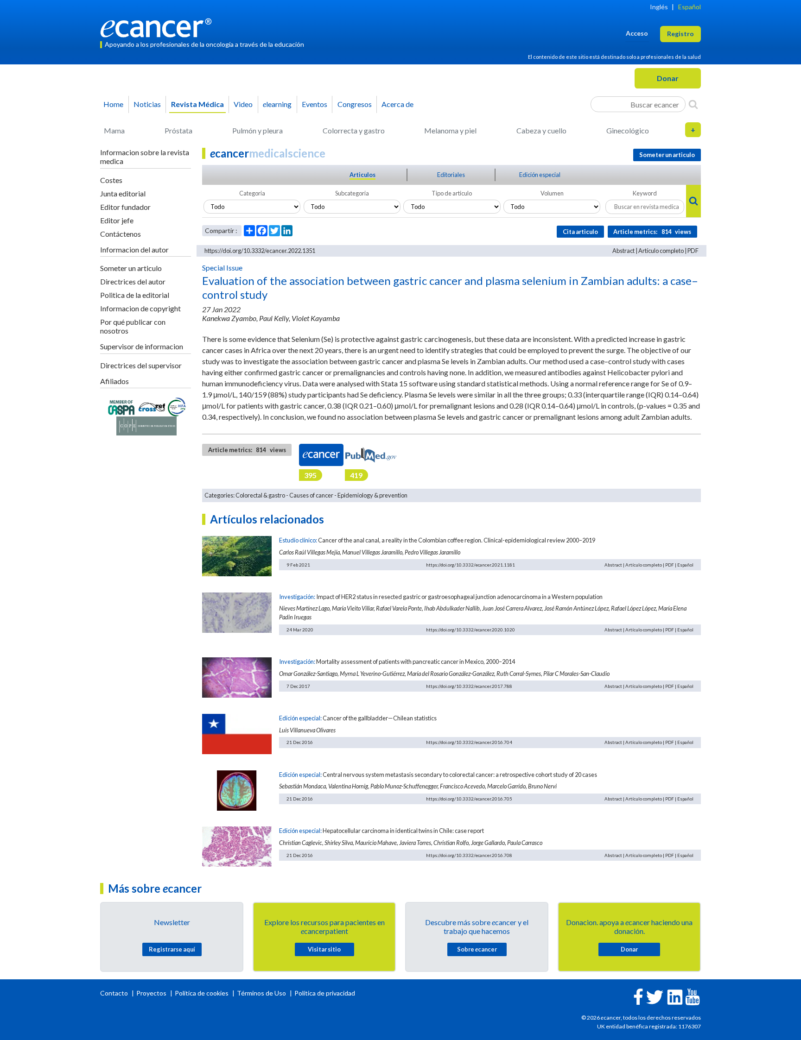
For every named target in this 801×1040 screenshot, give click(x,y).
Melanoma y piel (450, 130)
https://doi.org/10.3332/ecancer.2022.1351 (259, 250)
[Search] (693, 104)
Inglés (659, 7)
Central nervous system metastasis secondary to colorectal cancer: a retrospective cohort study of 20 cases (460, 774)
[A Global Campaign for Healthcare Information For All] (177, 406)
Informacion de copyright (140, 308)
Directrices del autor (132, 281)
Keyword (645, 193)
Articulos (362, 174)
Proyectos (152, 993)
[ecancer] (158, 27)
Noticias (147, 104)
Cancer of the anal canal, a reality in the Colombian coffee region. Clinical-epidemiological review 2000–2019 (456, 540)
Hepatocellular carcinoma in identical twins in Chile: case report (403, 830)
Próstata (178, 130)
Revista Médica (197, 104)
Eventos (314, 104)
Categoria (252, 193)
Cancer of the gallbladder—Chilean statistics (380, 718)
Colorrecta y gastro (354, 130)
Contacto (114, 993)
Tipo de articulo (452, 193)
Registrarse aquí (172, 949)
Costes (111, 180)
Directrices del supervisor (141, 365)
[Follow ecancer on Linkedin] (675, 996)
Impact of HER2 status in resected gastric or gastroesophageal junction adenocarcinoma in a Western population (459, 596)
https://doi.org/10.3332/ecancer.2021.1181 (470, 564)
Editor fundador (125, 206)
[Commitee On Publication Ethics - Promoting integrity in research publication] (146, 425)
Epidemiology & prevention (372, 495)
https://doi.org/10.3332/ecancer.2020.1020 (470, 629)
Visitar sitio (324, 949)
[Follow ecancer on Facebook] (638, 996)
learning (277, 104)
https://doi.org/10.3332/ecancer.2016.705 (469, 798)
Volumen (552, 193)
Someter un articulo (131, 268)
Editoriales (451, 174)
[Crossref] (151, 406)
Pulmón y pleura (257, 130)
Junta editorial (123, 193)
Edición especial (539, 174)
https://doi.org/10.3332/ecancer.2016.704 (469, 742)
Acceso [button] (637, 33)
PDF (693, 250)
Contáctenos (120, 233)
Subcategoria (352, 193)
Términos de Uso (261, 993)
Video (243, 104)
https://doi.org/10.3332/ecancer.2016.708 (469, 855)
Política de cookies (202, 993)
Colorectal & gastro (260, 495)
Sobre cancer (477, 949)
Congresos (354, 104)
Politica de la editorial (134, 294)
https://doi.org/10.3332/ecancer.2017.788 (469, 686)
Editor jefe (117, 220)
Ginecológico (627, 130)
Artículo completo (661, 250)
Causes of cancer (311, 495)
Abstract (623, 250)
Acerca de (397, 104)
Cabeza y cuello (541, 130)
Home (113, 104)
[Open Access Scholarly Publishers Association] (121, 406)
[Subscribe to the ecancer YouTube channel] (692, 996)
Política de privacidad (324, 993)
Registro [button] (680, 34)
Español (689, 7)
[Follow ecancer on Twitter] (655, 996)
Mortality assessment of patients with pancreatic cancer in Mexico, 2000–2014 (415, 661)
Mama (114, 130)
